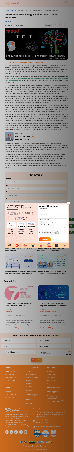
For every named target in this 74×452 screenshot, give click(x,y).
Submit (45, 239)
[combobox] (42, 222)
